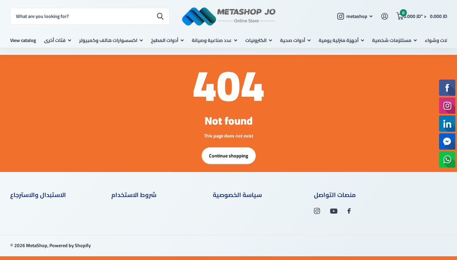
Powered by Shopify (70, 245)
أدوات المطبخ (164, 40)
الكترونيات (256, 40)
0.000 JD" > (424, 15)
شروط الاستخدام (134, 194)
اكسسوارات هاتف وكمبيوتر (108, 40)
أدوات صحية (292, 40)
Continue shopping (228, 155)
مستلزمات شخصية (391, 40)
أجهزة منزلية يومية (339, 40)
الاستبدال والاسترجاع (38, 194)
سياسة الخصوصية (237, 194)
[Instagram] (317, 211)
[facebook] (349, 211)
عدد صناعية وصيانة (212, 40)
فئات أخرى (55, 40)
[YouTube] (333, 211)
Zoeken (160, 16)
